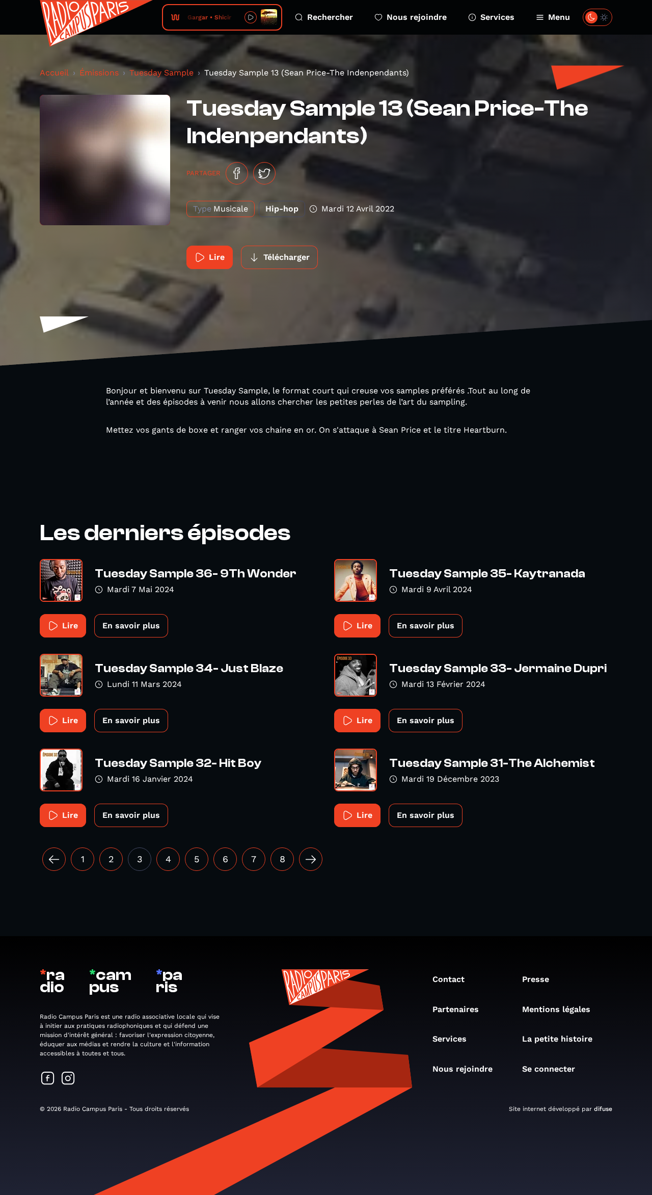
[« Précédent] (54, 859)
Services (497, 17)
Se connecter (548, 1069)
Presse (535, 979)
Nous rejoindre (417, 17)
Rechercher (330, 17)
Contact (448, 979)
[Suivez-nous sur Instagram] (68, 1079)
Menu (559, 17)
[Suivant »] (311, 859)
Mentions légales (556, 1009)
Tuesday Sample (161, 72)
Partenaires (455, 1009)
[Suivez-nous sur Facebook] (48, 1079)
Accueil (54, 72)
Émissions (99, 72)
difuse (603, 1108)
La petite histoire (557, 1039)
